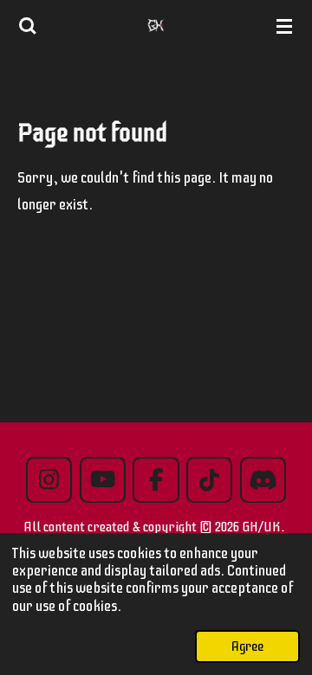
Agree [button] (247, 646)
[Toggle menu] (284, 26)
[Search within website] (28, 26)
